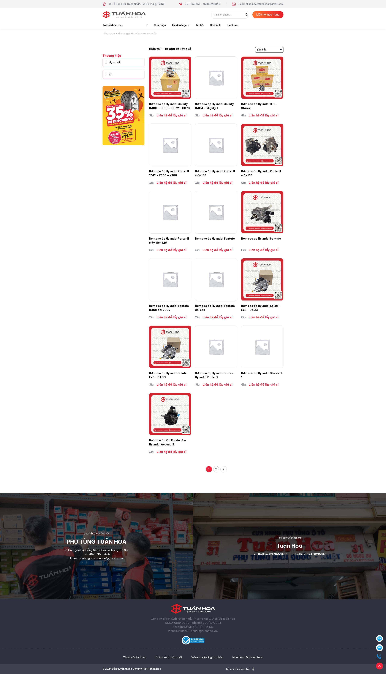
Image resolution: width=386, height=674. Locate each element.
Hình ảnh (215, 25)
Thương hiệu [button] (179, 25)
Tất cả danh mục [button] (113, 25)
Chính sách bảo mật (168, 657)
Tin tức (200, 25)
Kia (111, 74)
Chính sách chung (134, 657)
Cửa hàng (232, 25)
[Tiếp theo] (223, 469)
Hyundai (114, 62)
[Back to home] (124, 14)
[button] (379, 666)
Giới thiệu (160, 25)
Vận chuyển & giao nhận (207, 657)
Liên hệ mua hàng (268, 14)
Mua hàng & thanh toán (247, 657)
